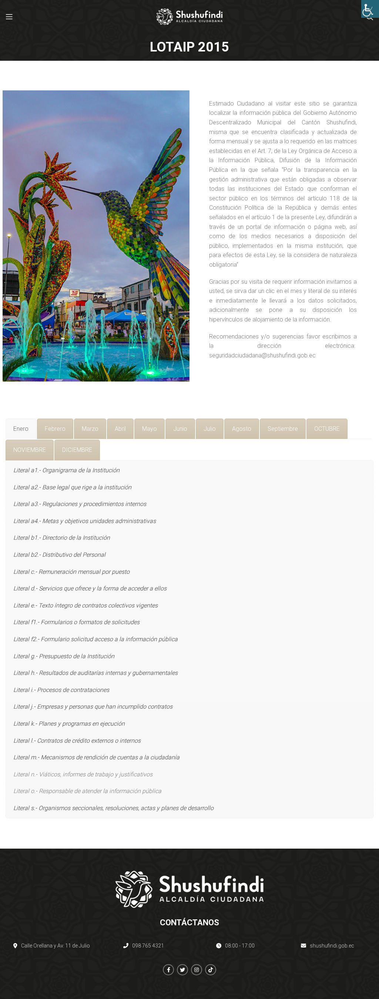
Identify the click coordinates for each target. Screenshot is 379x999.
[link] (370, 9)
